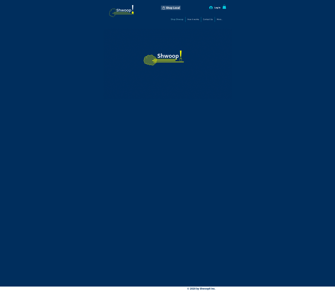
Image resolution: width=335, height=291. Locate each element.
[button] (171, 8)
